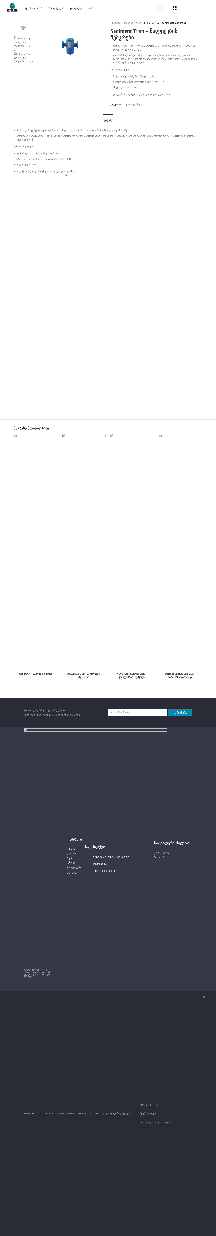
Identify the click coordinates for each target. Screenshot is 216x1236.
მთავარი (115, 23)
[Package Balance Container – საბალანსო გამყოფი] (180, 552)
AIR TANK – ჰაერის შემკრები (35, 674)
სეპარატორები (132, 23)
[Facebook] (157, 855)
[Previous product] (193, 23)
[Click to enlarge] (41, 66)
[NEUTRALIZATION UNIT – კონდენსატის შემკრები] (132, 552)
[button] (56, 8)
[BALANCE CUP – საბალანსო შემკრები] (84, 552)
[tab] (108, 119)
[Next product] (200, 23)
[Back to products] (196, 23)
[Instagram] (166, 855)
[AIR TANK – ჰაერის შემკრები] (35, 552)
